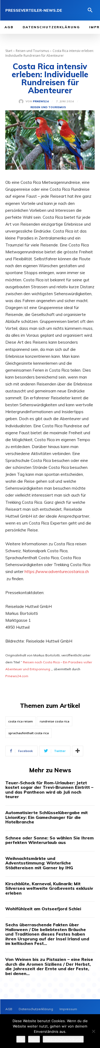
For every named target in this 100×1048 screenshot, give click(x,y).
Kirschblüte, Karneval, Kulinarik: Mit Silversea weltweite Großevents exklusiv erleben (49, 888)
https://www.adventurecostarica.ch (57, 571)
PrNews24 (41, 101)
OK (20, 1039)
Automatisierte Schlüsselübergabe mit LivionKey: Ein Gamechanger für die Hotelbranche (46, 817)
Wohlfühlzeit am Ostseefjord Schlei (43, 908)
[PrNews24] (22, 101)
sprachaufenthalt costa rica (28, 733)
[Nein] (93, 1031)
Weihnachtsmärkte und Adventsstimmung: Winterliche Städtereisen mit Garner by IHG (39, 863)
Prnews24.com (16, 676)
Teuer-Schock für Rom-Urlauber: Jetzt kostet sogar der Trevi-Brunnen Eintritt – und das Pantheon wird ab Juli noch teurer (49, 789)
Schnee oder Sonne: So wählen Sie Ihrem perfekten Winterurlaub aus (49, 840)
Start (8, 50)
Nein (34, 1039)
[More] (77, 751)
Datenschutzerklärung (63, 1039)
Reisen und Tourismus (32, 50)
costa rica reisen (20, 721)
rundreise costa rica (54, 721)
